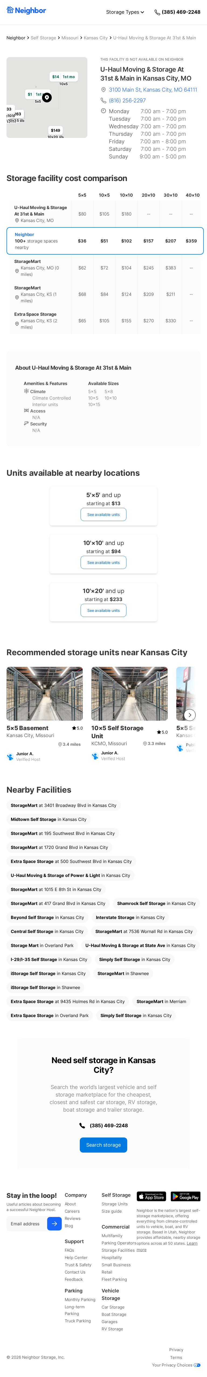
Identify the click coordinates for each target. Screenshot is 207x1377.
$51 (104, 241)
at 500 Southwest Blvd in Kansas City (71, 861)
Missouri (69, 37)
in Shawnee (123, 973)
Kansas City (96, 37)
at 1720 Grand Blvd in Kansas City (59, 847)
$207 (170, 241)
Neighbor (15, 37)
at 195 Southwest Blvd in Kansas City (63, 833)
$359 (191, 241)
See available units (103, 514)
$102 (126, 241)
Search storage (103, 1145)
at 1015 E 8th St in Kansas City (56, 889)
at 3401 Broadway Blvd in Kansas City (63, 805)
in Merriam (161, 1001)
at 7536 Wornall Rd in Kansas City (144, 931)
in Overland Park (42, 945)
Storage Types (122, 12)
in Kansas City (49, 819)
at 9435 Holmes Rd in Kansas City (68, 1001)
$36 (82, 241)
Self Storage (43, 37)
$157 (148, 241)
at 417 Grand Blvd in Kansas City (58, 903)
